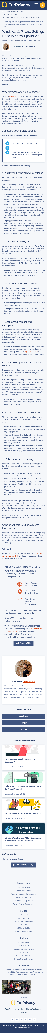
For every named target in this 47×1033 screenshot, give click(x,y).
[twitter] (17, 1019)
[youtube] (21, 1019)
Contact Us (23, 1013)
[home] (2, 11)
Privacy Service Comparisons (23, 904)
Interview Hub (18, 1009)
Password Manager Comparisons (23, 894)
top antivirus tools (31, 352)
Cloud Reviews (23, 946)
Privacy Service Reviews (23, 959)
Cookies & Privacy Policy (23, 1027)
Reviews (23, 938)
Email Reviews (23, 952)
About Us (8, 1009)
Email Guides (23, 925)
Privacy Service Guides (9, 14)
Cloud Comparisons (23, 891)
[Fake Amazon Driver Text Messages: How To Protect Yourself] (23, 784)
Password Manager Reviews (23, 949)
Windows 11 (13, 97)
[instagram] (25, 1019)
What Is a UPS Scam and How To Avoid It (23, 813)
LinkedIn (23, 730)
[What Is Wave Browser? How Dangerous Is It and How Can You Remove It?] (23, 836)
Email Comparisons (23, 897)
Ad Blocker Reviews (23, 956)
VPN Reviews (23, 942)
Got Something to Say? (24, 865)
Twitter (23, 723)
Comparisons (23, 883)
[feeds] (34, 1019)
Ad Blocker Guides (23, 928)
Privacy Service (11, 11)
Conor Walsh (28, 46)
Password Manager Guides (23, 921)
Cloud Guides (23, 918)
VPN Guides (23, 915)
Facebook (23, 716)
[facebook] (12, 1019)
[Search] (42, 5)
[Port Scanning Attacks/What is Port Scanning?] (23, 757)
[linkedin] (30, 1019)
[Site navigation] (36, 5)
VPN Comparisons (23, 887)
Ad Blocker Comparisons (23, 901)
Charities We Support (33, 1009)
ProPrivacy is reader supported (14, 22)
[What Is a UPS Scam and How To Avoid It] (23, 810)
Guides (21, 11)
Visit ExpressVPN (23, 643)
